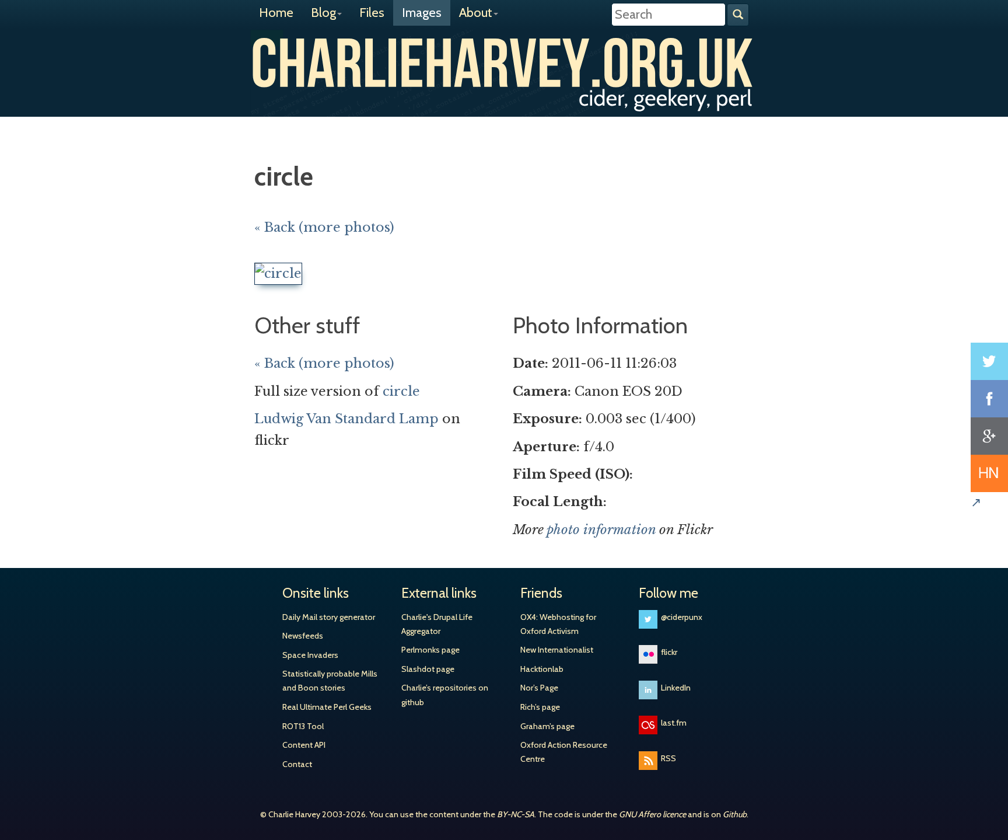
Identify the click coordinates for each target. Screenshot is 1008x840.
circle (401, 391)
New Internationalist (556, 649)
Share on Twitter (989, 361)
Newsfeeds (302, 635)
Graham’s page (547, 726)
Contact (297, 764)
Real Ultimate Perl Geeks (327, 707)
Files (371, 12)
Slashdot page (427, 669)
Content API (304, 745)
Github (735, 814)
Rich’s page (540, 707)
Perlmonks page (430, 649)
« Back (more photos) (324, 227)
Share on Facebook (989, 398)
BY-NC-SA (515, 814)
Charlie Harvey (504, 62)
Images (422, 12)
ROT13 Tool (303, 726)
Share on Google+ (989, 436)
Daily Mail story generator (328, 617)
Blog (323, 12)
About (475, 12)
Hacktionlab (542, 669)
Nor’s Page (539, 687)
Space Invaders (310, 655)
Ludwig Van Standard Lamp (346, 419)
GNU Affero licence (652, 814)
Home (276, 12)
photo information (601, 530)
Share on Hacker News (989, 473)
